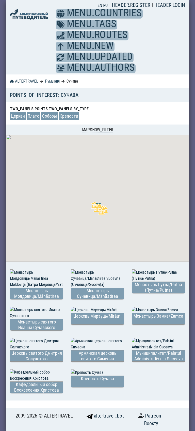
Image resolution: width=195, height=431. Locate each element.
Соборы (49, 116)
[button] (60, 14)
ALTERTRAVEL (26, 81)
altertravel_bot (108, 416)
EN (100, 5)
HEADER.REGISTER (132, 5)
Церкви (18, 116)
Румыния (52, 81)
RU (105, 5)
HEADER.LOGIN (169, 5)
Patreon (153, 416)
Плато (33, 116)
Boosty (151, 423)
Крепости (69, 116)
